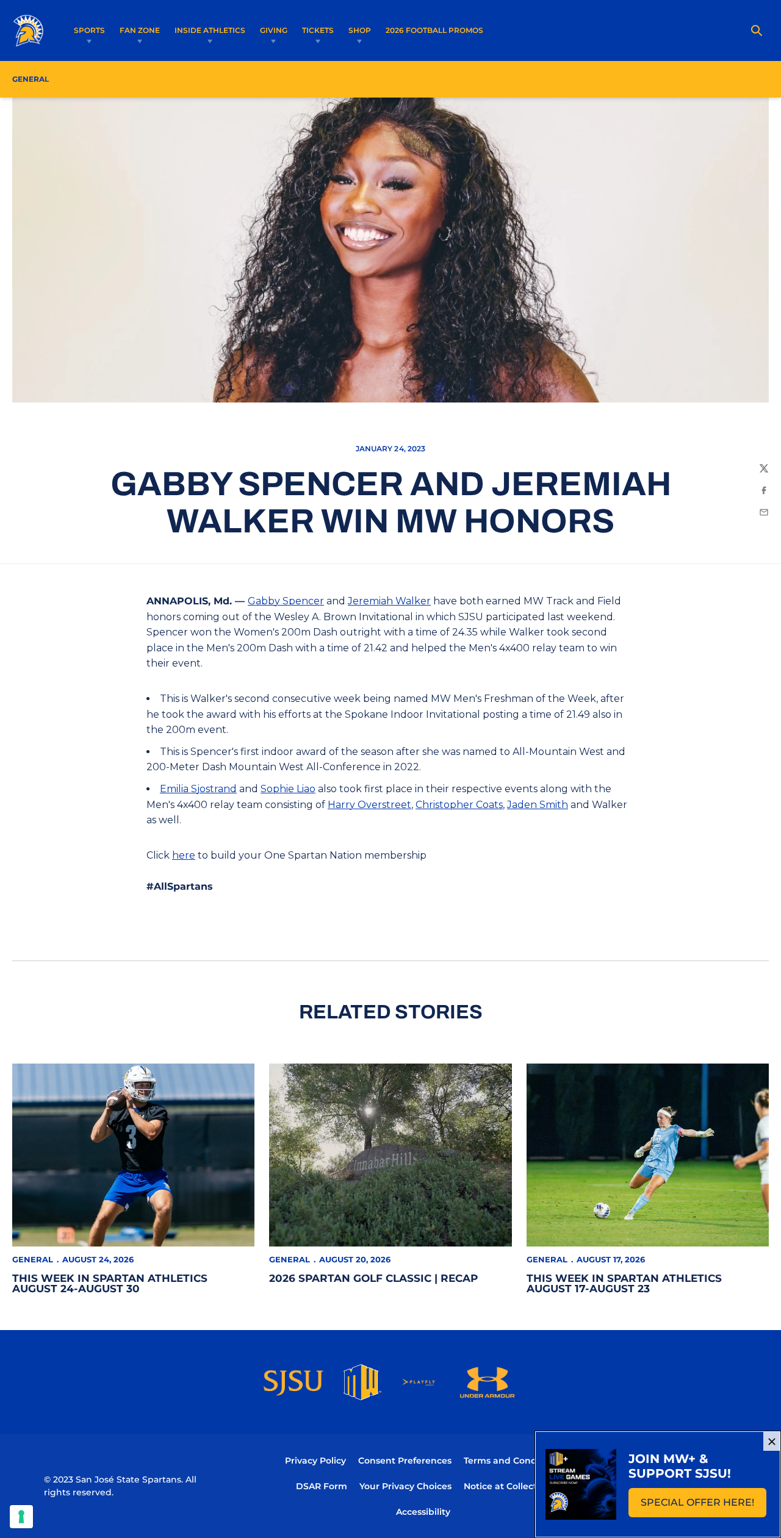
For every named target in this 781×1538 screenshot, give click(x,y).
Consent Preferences (405, 1460)
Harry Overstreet (369, 804)
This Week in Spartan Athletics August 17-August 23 (624, 1283)
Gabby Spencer (286, 601)
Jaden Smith (537, 804)
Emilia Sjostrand (198, 789)
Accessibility (423, 1511)
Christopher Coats (459, 804)
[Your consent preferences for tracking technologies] (21, 1516)
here (183, 855)
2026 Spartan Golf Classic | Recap (373, 1278)
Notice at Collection (507, 1486)
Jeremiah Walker (389, 601)
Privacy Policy (315, 1460)
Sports (89, 30)
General (32, 1259)
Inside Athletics (210, 30)
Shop (359, 30)
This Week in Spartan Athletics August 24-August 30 (109, 1283)
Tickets (318, 30)
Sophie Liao (288, 789)
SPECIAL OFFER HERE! (703, 1506)
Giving (273, 30)
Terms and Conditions (512, 1460)
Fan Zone (140, 30)
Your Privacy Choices (405, 1486)
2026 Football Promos (434, 30)
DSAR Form (321, 1486)
